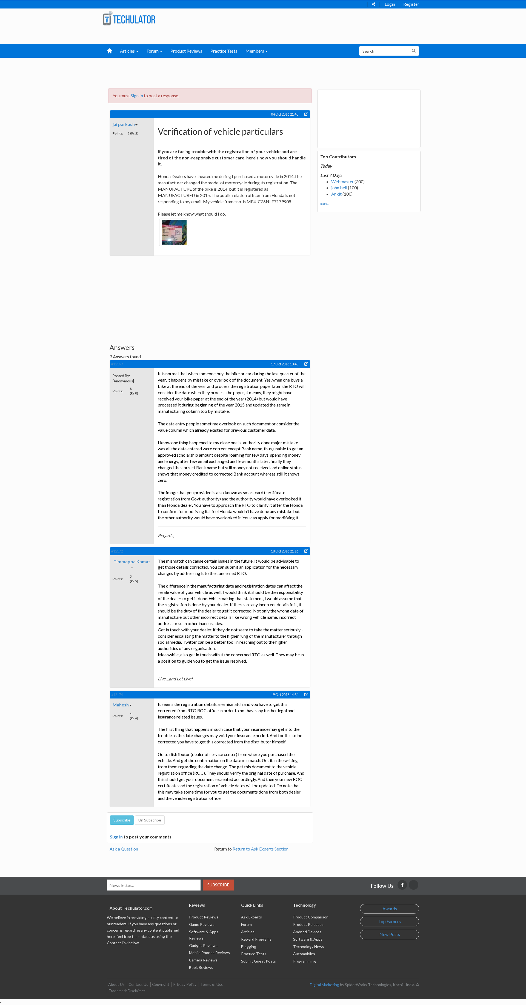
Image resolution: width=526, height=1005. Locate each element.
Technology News (308, 946)
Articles (248, 931)
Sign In (137, 95)
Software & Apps (307, 939)
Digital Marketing (324, 984)
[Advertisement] (234, 71)
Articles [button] (128, 50)
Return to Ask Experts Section (260, 848)
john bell (339, 187)
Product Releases (308, 924)
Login (390, 4)
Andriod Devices (307, 931)
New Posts (389, 934)
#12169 (117, 364)
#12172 (117, 551)
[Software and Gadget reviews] (129, 18)
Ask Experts (251, 917)
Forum (246, 924)
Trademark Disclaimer (126, 990)
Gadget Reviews (203, 945)
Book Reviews (201, 967)
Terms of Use (211, 984)
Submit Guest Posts (258, 961)
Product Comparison (310, 917)
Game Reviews (202, 924)
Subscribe (218, 884)
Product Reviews (186, 50)
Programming (304, 961)
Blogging (248, 946)
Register (411, 4)
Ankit (336, 193)
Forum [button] (153, 50)
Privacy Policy (184, 984)
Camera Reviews (203, 960)
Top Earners (389, 921)
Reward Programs (256, 939)
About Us (116, 984)
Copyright (160, 984)
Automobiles (304, 953)
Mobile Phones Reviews (209, 952)
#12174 (117, 694)
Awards (389, 908)
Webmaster (342, 181)
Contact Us (138, 984)
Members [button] (255, 50)
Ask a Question (124, 848)
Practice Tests (223, 50)
